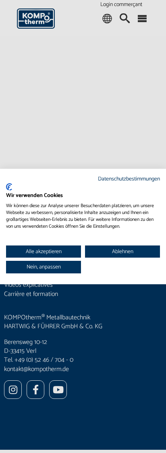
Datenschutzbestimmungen (129, 178)
